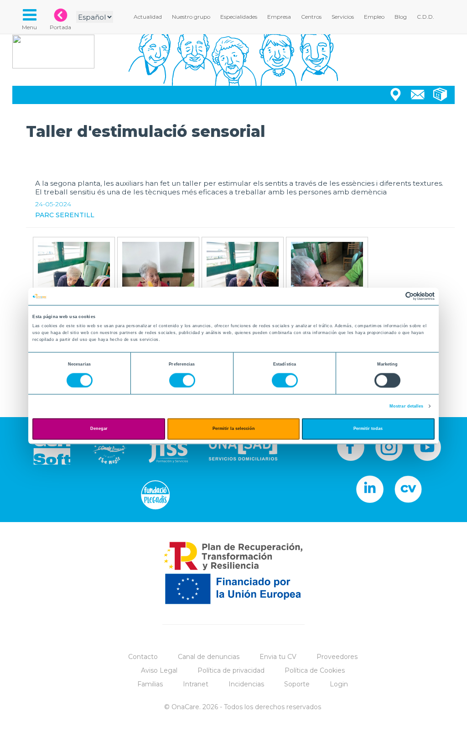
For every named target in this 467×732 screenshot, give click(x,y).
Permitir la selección (234, 429)
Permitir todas (368, 429)
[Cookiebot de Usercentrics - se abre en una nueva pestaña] (395, 296)
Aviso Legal (159, 670)
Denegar (99, 429)
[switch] (182, 380)
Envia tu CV (277, 657)
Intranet (195, 684)
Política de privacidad (231, 670)
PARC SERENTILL (64, 215)
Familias (150, 684)
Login (339, 684)
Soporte (297, 684)
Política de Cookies (315, 670)
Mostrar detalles (406, 406)
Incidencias (246, 684)
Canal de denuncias (208, 657)
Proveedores (337, 657)
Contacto (143, 657)
